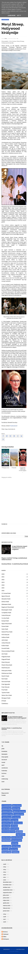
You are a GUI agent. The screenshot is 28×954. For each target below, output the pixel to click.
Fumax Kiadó (5, 626)
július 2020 (6, 895)
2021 (3, 577)
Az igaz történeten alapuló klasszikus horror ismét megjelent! (17, 717)
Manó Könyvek (6, 662)
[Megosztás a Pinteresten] (3, 439)
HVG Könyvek (5, 634)
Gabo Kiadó (5, 629)
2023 (3, 582)
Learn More (11, 15)
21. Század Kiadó (6, 593)
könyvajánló (5, 757)
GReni (6, 38)
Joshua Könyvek (6, 642)
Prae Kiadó (4, 689)
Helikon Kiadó (5, 637)
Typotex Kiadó (5, 692)
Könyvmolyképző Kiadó (8, 651)
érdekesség (5, 779)
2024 (3, 585)
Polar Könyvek (5, 687)
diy (2, 746)
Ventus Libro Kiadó (7, 695)
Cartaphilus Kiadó (6, 612)
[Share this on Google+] (10, 436)
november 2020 (7, 884)
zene (3, 776)
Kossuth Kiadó (5, 648)
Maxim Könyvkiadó (7, 665)
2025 (3, 588)
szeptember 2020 (7, 890)
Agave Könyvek (6, 596)
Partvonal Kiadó (6, 681)
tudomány (4, 770)
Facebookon (13, 425)
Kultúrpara (6, 939)
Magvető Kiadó (6, 659)
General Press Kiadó (7, 631)
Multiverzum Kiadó (7, 673)
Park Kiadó (5, 678)
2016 (4, 922)
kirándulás (4, 751)
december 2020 (7, 882)
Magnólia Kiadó (6, 656)
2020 (3, 574)
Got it (19, 15)
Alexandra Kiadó (6, 599)
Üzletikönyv (5, 703)
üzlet (3, 781)
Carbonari (5, 934)
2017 (4, 919)
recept (3, 762)
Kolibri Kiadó (5, 645)
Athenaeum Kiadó (6, 604)
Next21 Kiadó (5, 676)
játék (3, 748)
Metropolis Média (6, 670)
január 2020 (6, 910)
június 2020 (6, 897)
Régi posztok (5, 793)
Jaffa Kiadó (5, 640)
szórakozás (5, 19)
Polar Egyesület (6, 684)
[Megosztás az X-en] (6, 436)
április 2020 (6, 903)
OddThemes (13, 949)
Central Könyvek (6, 615)
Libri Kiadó (4, 654)
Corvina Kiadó (5, 618)
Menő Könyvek (6, 667)
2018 (4, 916)
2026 (3, 590)
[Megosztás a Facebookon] (3, 436)
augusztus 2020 (7, 892)
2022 (3, 579)
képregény (4, 754)
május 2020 (6, 900)
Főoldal (4, 795)
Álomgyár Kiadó (6, 698)
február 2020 (6, 908)
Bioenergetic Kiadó (7, 610)
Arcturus (5, 931)
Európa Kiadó (5, 620)
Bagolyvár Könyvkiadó (8, 607)
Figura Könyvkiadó (7, 623)
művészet (4, 759)
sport (3, 765)
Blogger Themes (14, 951)
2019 (4, 914)
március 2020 (6, 905)
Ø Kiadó (4, 700)
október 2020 (6, 887)
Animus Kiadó (5, 601)
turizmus (4, 773)
